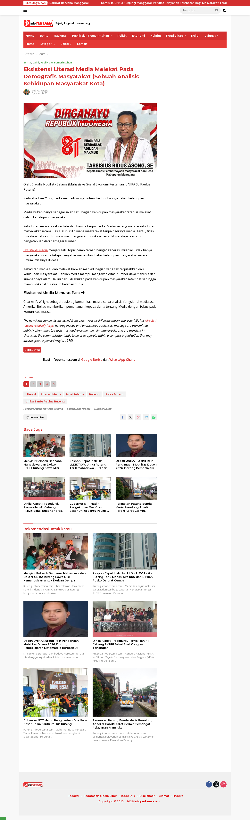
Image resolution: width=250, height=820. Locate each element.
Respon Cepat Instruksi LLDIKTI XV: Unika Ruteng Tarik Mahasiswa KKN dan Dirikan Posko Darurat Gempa (88, 464)
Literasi (30, 394)
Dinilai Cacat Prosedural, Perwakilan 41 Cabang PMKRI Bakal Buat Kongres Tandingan (42, 507)
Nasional (60, 35)
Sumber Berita (103, 408)
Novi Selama (75, 394)
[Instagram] (223, 784)
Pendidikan (174, 35)
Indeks (178, 796)
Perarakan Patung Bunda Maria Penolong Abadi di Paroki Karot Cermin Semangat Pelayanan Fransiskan (134, 507)
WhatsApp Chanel (122, 359)
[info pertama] (57, 23)
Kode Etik (128, 796)
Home (30, 35)
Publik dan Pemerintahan (90, 35)
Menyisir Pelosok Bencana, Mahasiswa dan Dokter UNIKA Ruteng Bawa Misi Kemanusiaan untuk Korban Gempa (43, 464)
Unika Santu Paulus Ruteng (45, 401)
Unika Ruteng (114, 394)
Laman (82, 44)
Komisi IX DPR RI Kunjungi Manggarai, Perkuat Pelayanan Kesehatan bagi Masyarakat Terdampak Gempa (142, 3)
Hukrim (155, 35)
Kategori (46, 44)
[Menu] (26, 10)
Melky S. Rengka (40, 90)
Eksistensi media (35, 250)
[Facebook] (209, 784)
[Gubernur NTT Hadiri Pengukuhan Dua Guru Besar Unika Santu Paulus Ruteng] (90, 488)
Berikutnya (32, 350)
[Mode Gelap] (225, 10)
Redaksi (73, 796)
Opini (35, 62)
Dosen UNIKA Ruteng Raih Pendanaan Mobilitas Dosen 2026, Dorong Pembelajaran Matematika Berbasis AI (136, 464)
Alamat (164, 796)
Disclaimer (147, 796)
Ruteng (94, 394)
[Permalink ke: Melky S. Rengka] (26, 92)
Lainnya (210, 35)
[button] (217, 10)
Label (65, 44)
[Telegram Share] (146, 417)
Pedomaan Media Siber (100, 796)
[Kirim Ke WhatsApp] (154, 417)
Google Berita (91, 359)
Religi (195, 35)
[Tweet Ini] (130, 417)
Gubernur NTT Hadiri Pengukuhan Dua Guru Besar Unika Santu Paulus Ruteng (88, 507)
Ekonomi (138, 35)
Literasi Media (51, 394)
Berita (44, 35)
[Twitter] (216, 784)
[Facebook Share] (123, 417)
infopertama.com (147, 801)
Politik (122, 35)
